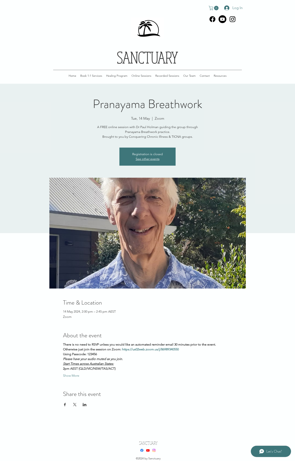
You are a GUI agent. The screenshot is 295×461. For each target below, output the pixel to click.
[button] (214, 8)
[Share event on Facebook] (65, 404)
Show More (71, 375)
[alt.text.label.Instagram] (232, 19)
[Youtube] (222, 19)
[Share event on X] (75, 404)
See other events (148, 159)
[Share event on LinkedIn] (84, 404)
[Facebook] (212, 19)
